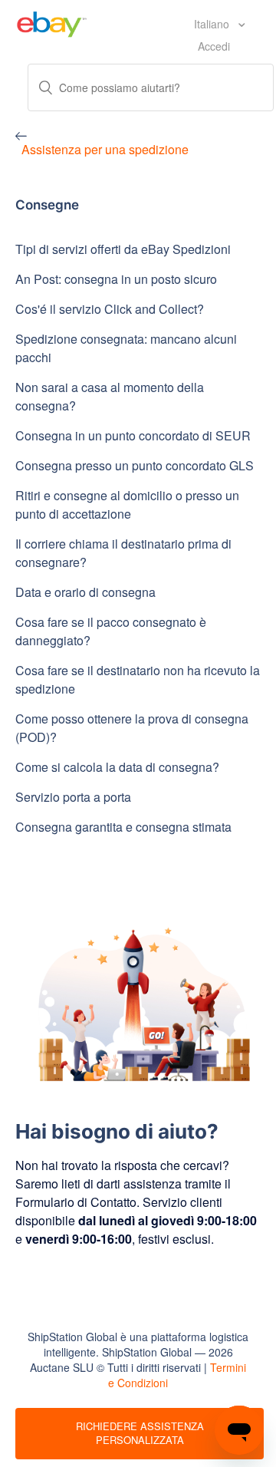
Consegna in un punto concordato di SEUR (133, 435)
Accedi (214, 46)
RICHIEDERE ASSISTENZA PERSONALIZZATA (140, 1433)
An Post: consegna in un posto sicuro (116, 279)
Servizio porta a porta (73, 797)
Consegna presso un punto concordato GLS (134, 465)
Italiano (213, 23)
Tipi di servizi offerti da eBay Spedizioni (123, 249)
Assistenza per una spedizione (105, 149)
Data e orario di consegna (85, 592)
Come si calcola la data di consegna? (117, 767)
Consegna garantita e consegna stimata (123, 827)
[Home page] (51, 22)
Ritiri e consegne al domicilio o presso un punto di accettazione (127, 504)
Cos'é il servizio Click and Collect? (109, 309)
